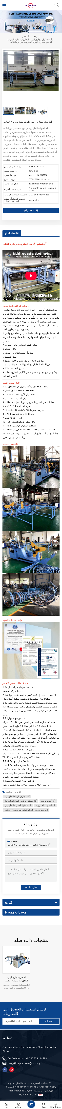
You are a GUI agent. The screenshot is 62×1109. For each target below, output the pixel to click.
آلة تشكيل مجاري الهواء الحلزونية (21, 800)
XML (51, 1083)
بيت (35, 36)
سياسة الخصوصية (39, 1083)
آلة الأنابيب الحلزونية (45, 805)
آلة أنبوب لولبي (48, 800)
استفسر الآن (29, 210)
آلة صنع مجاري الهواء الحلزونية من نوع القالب (26, 810)
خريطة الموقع (22, 1083)
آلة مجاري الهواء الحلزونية (17, 796)
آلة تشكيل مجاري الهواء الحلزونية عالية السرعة (29, 39)
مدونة (11, 1083)
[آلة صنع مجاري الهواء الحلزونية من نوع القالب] (16, 960)
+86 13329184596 (36, 1058)
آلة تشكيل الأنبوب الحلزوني (18, 805)
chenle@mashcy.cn (32, 1063)
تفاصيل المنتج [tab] (11, 233)
